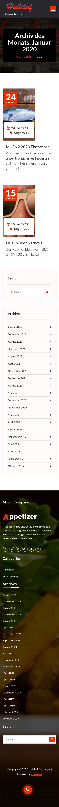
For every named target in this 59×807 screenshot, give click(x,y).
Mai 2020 (13, 414)
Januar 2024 (15, 326)
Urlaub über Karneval (24, 242)
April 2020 (14, 422)
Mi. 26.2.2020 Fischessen (28, 146)
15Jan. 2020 (20, 224)
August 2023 (15, 341)
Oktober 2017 (16, 466)
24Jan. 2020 (20, 128)
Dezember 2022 (17, 348)
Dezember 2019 (17, 436)
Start (19, 57)
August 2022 (15, 356)
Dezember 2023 (17, 334)
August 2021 (15, 385)
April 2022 (14, 363)
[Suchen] (47, 292)
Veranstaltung (10, 575)
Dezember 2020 (17, 400)
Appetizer (36, 774)
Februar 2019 (15, 458)
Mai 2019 (13, 444)
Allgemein (21, 133)
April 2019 (14, 451)
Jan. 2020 (11, 98)
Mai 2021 (13, 392)
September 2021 (17, 378)
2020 (28, 57)
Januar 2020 (15, 429)
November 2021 (17, 370)
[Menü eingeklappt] (53, 9)
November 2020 (17, 407)
